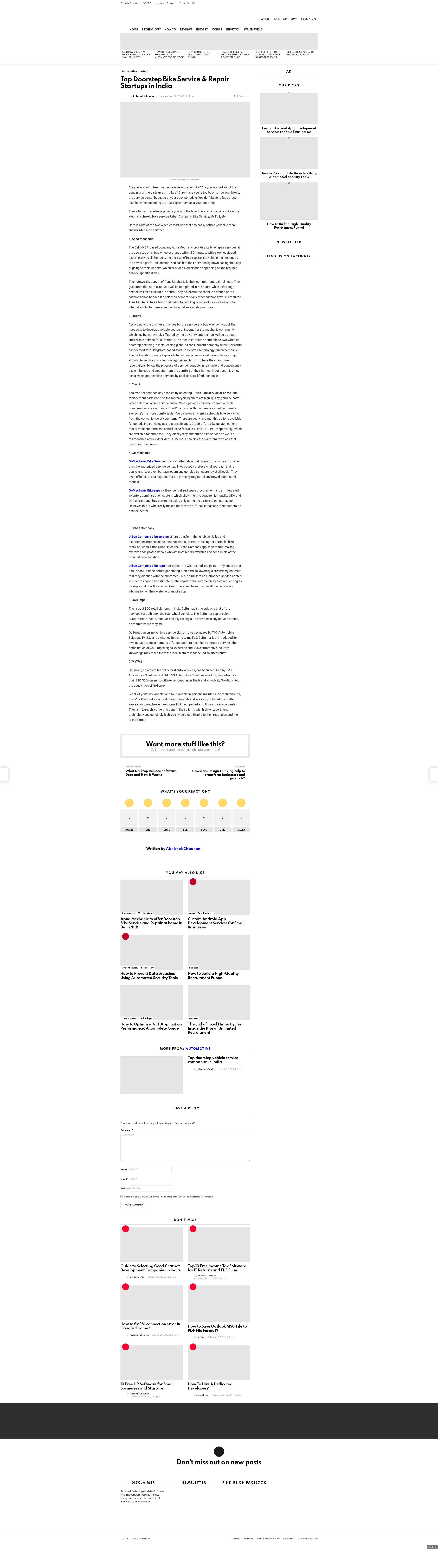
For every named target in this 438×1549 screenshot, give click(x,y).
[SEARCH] (310, 29)
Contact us (171, 3)
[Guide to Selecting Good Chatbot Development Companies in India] (151, 1244)
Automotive (128, 913)
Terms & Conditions (130, 3)
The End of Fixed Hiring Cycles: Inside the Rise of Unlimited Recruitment (267, 55)
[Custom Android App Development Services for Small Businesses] (136, 41)
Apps (192, 913)
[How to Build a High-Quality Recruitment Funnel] (202, 41)
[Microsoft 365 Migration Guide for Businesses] (301, 41)
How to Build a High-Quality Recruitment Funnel (199, 55)
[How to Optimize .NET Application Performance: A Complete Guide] (235, 41)
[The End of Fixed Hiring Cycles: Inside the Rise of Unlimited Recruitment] (268, 41)
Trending (308, 19)
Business (193, 968)
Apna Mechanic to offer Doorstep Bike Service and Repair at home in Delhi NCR (151, 923)
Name (124, 1169)
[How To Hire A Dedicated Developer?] (219, 1362)
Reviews (186, 29)
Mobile (217, 29)
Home (133, 29)
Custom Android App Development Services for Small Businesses (136, 55)
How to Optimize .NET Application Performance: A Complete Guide (235, 55)
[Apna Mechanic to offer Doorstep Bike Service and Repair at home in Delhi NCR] (151, 897)
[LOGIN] (315, 29)
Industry (232, 29)
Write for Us (253, 29)
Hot (294, 19)
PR (139, 913)
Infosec (202, 29)
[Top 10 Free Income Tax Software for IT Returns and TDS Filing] (219, 1244)
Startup (147, 913)
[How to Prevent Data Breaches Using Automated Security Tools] (169, 41)
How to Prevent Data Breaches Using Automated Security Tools (169, 55)
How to (170, 29)
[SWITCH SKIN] (304, 29)
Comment (126, 1130)
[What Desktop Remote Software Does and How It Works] (4, 774)
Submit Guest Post (189, 3)
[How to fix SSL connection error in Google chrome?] (151, 1302)
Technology (151, 29)
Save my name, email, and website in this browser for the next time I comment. (168, 1197)
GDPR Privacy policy (153, 3)
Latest (264, 19)
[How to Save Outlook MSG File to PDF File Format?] (219, 1303)
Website (125, 1189)
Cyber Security (130, 968)
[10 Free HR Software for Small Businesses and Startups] (151, 1362)
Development (205, 913)
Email (124, 1179)
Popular (280, 19)
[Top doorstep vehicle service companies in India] (151, 1075)
